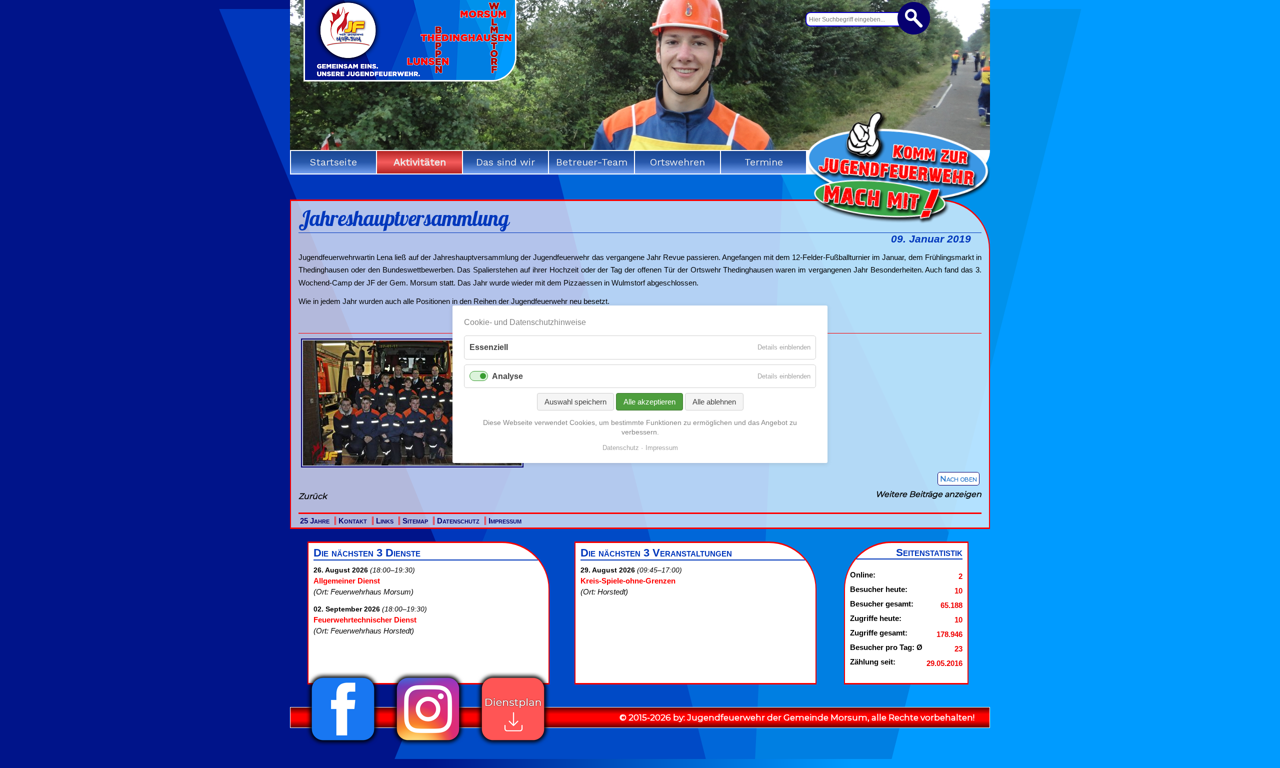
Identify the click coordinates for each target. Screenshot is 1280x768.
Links (385, 520)
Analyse (507, 376)
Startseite (333, 162)
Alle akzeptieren (650, 401)
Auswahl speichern (575, 401)
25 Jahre (315, 520)
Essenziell (489, 347)
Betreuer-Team (592, 162)
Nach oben (958, 479)
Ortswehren (677, 162)
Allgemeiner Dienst (347, 580)
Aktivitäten (420, 162)
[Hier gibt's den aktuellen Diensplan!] (513, 743)
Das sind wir (505, 162)
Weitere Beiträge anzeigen (929, 494)
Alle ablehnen (714, 401)
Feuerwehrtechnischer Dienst (365, 620)
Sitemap (415, 520)
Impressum (505, 520)
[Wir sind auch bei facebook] (343, 743)
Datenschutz (458, 520)
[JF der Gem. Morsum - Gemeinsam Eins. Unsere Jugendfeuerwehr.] (410, 78)
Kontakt (352, 520)
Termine (763, 162)
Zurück (312, 496)
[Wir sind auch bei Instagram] (428, 743)
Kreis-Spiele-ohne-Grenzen (628, 580)
